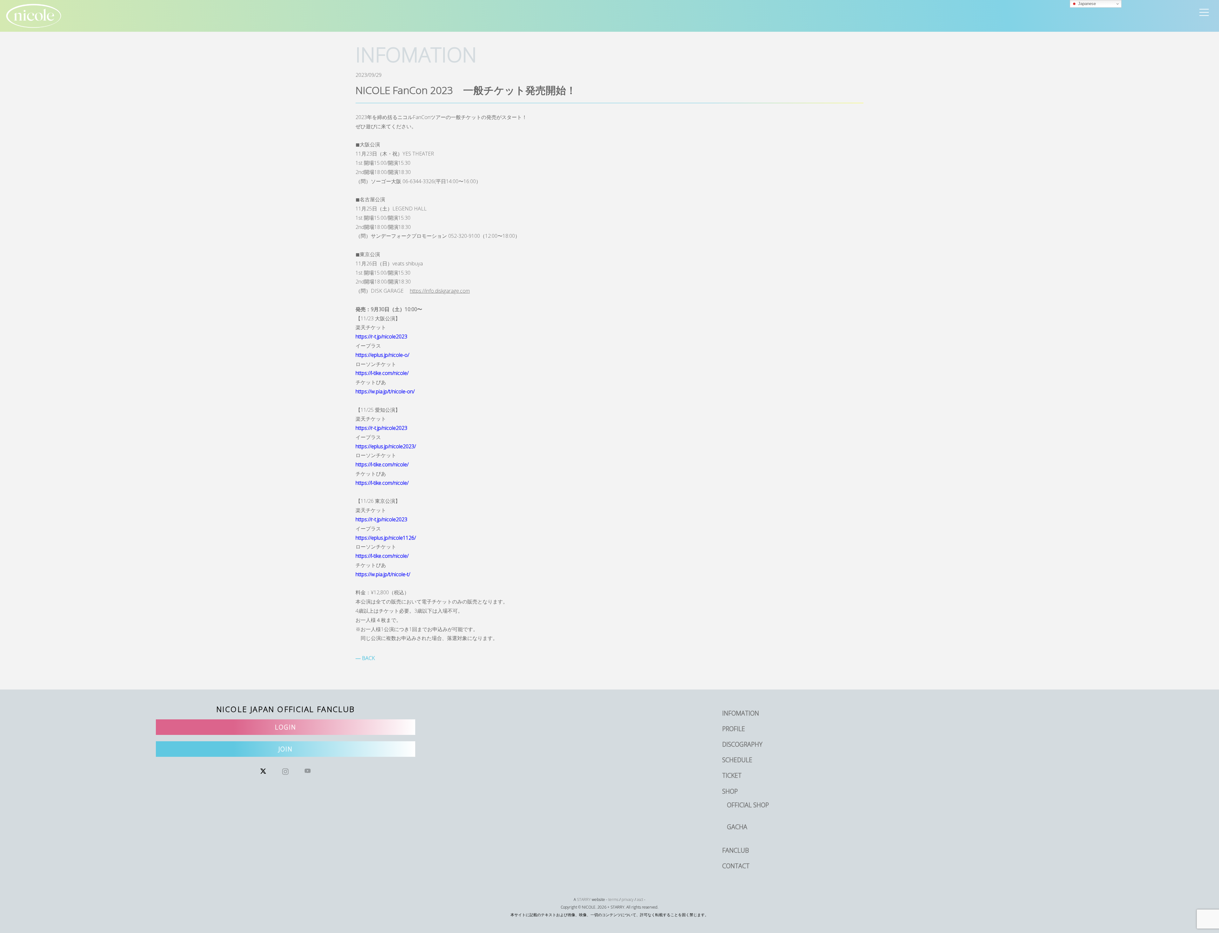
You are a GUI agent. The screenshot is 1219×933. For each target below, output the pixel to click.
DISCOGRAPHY (742, 744)
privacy (628, 899)
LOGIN (285, 727)
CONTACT (735, 866)
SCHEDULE (737, 760)
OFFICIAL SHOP (748, 805)
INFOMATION (740, 713)
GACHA (737, 827)
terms (613, 899)
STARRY (584, 899)
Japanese (1086, 3)
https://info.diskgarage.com (440, 290)
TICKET (732, 775)
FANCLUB (735, 850)
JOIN (285, 749)
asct (640, 899)
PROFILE (733, 728)
